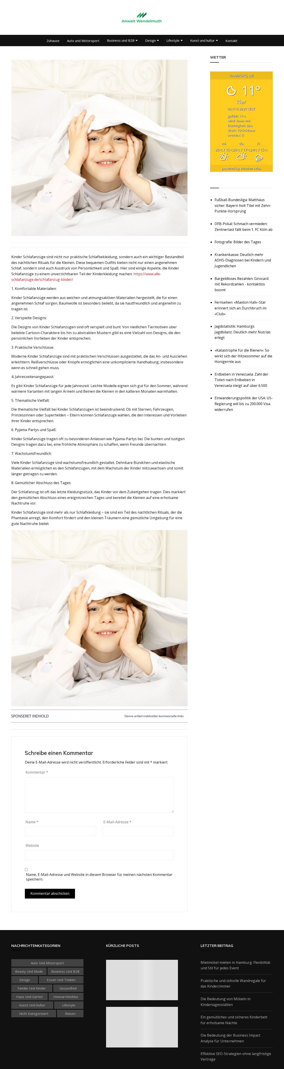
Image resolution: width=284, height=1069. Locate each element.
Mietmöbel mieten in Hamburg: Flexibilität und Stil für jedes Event (235, 965)
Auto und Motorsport (83, 40)
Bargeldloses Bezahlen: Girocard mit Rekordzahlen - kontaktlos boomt (241, 284)
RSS (213, 183)
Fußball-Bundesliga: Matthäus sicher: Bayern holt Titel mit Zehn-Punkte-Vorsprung (243, 205)
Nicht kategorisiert (33, 1013)
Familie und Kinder (32, 988)
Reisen (70, 1013)
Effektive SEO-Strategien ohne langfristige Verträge (236, 1056)
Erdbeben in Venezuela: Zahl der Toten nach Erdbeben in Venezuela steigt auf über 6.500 (241, 380)
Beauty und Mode (29, 971)
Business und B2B (120, 40)
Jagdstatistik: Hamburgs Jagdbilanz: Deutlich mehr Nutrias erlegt (242, 332)
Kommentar (37, 772)
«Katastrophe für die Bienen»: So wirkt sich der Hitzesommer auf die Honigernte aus (243, 356)
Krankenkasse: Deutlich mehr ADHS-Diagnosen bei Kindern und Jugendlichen (243, 260)
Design (150, 40)
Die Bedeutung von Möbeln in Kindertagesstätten (225, 1001)
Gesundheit (68, 988)
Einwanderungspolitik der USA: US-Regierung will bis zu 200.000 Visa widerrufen (244, 404)
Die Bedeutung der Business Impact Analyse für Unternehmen (230, 1038)
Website (32, 845)
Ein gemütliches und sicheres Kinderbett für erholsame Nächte (234, 1020)
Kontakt (231, 40)
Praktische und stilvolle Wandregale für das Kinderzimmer (233, 983)
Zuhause (53, 40)
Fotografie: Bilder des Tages (238, 242)
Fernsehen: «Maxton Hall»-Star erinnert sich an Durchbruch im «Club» (240, 308)
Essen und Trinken (61, 980)
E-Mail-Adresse (117, 822)
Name (32, 822)
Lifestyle (172, 40)
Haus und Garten (29, 996)
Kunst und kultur (202, 40)
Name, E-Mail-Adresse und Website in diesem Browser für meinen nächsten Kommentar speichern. (99, 877)
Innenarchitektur (65, 996)
